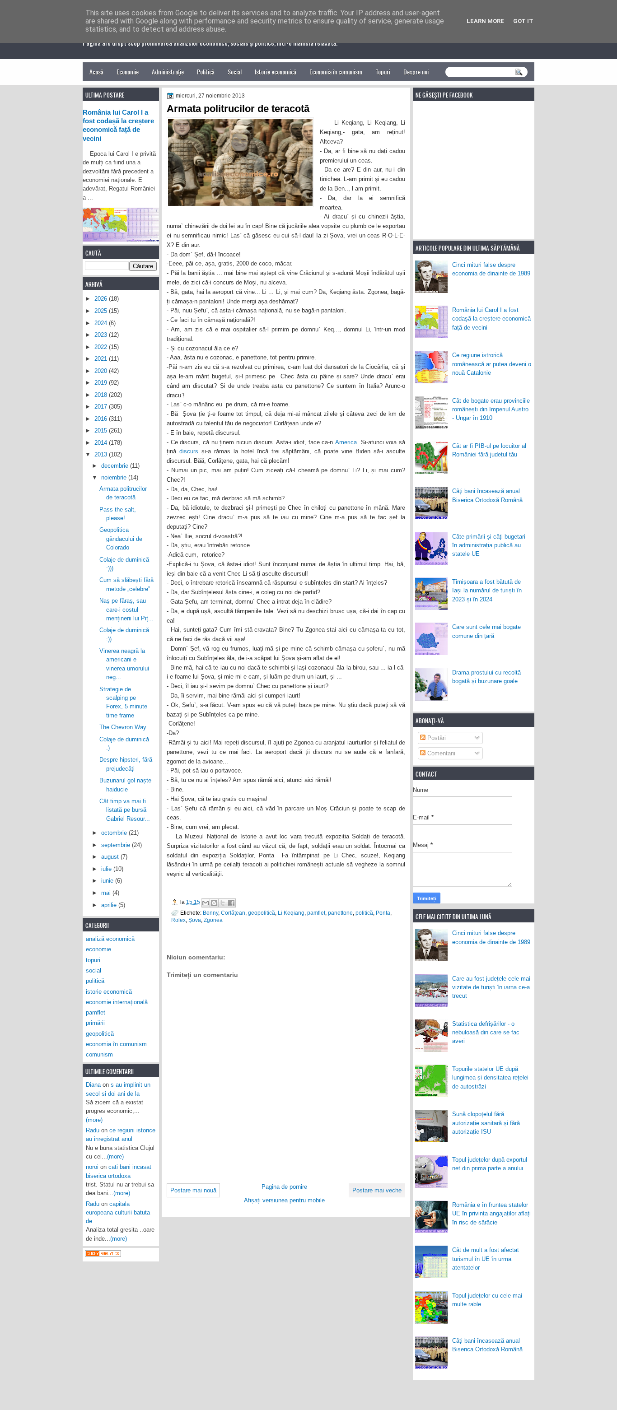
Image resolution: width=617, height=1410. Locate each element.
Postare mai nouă (193, 1190)
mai (106, 892)
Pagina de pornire (284, 1186)
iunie (108, 880)
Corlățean (233, 913)
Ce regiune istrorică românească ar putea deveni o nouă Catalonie (491, 364)
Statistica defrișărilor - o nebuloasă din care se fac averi (485, 1032)
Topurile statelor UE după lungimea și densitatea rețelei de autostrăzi (490, 1078)
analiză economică (110, 938)
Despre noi (416, 71)
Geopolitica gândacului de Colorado (120, 538)
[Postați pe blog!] (214, 902)
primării (95, 1022)
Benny (210, 913)
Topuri (382, 71)
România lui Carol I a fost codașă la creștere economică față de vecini (491, 319)
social (93, 970)
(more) (94, 1120)
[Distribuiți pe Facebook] (231, 902)
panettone (340, 913)
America (346, 442)
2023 (101, 334)
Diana (93, 1084)
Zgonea (213, 920)
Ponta (383, 913)
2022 (101, 347)
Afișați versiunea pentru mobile (284, 1200)
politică (364, 913)
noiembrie (114, 477)
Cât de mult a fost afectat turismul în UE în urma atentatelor (485, 1259)
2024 (101, 323)
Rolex (178, 920)
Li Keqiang (291, 913)
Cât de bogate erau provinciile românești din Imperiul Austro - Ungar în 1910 (491, 409)
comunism (99, 1054)
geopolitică (261, 913)
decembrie (115, 465)
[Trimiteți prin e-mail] (205, 902)
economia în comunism (116, 1044)
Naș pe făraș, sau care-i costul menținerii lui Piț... (126, 609)
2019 (101, 382)
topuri (93, 960)
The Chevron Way (122, 727)
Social (235, 71)
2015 (101, 430)
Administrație (168, 71)
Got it (523, 21)
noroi (92, 1166)
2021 (101, 358)
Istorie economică (275, 71)
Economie (128, 71)
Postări (435, 738)
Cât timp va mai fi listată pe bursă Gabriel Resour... (124, 810)
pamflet (316, 913)
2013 (101, 454)
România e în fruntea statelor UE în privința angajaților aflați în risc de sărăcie (491, 1213)
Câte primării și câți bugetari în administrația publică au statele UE (488, 545)
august (111, 856)
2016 (101, 418)
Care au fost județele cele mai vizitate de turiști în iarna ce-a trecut (491, 987)
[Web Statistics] (103, 1255)
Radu (92, 1130)
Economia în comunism (335, 71)
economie (98, 949)
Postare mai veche (377, 1190)
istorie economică (109, 991)
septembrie (116, 845)
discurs (188, 451)
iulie (107, 869)
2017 (101, 406)
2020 (101, 371)
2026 (101, 298)
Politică (206, 71)
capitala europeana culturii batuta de (118, 1213)
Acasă (96, 71)
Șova (194, 920)
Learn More (485, 21)
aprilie (109, 905)
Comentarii (440, 753)
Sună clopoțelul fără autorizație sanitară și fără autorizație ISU (486, 1123)
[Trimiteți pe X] (222, 902)
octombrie (115, 832)
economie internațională (117, 1002)
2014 (101, 442)
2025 (101, 310)
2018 (101, 394)
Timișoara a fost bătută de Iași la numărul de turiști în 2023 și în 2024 (487, 590)
